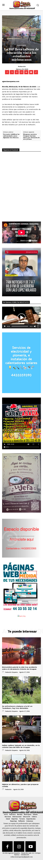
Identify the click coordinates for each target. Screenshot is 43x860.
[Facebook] (7, 72)
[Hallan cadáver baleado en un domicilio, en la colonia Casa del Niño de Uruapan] (21, 729)
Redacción (22, 66)
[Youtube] (30, 846)
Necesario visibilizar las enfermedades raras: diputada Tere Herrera (11, 135)
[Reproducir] (5, 326)
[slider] (20, 326)
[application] (21, 317)
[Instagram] (19, 846)
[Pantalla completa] (38, 326)
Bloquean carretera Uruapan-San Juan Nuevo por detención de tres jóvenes (31, 136)
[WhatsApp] (17, 72)
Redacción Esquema (11, 672)
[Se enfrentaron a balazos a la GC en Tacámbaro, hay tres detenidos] (21, 689)
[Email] (21, 72)
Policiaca (21, 45)
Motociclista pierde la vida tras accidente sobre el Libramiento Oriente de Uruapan (19, 668)
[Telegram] (31, 72)
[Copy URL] (36, 72)
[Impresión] (26, 72)
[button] (21, 317)
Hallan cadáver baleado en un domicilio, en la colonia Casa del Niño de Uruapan (21, 746)
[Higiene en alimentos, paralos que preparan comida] (21, 768)
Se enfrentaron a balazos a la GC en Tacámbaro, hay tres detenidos (17, 707)
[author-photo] (3, 672)
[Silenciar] (35, 326)
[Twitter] (12, 72)
